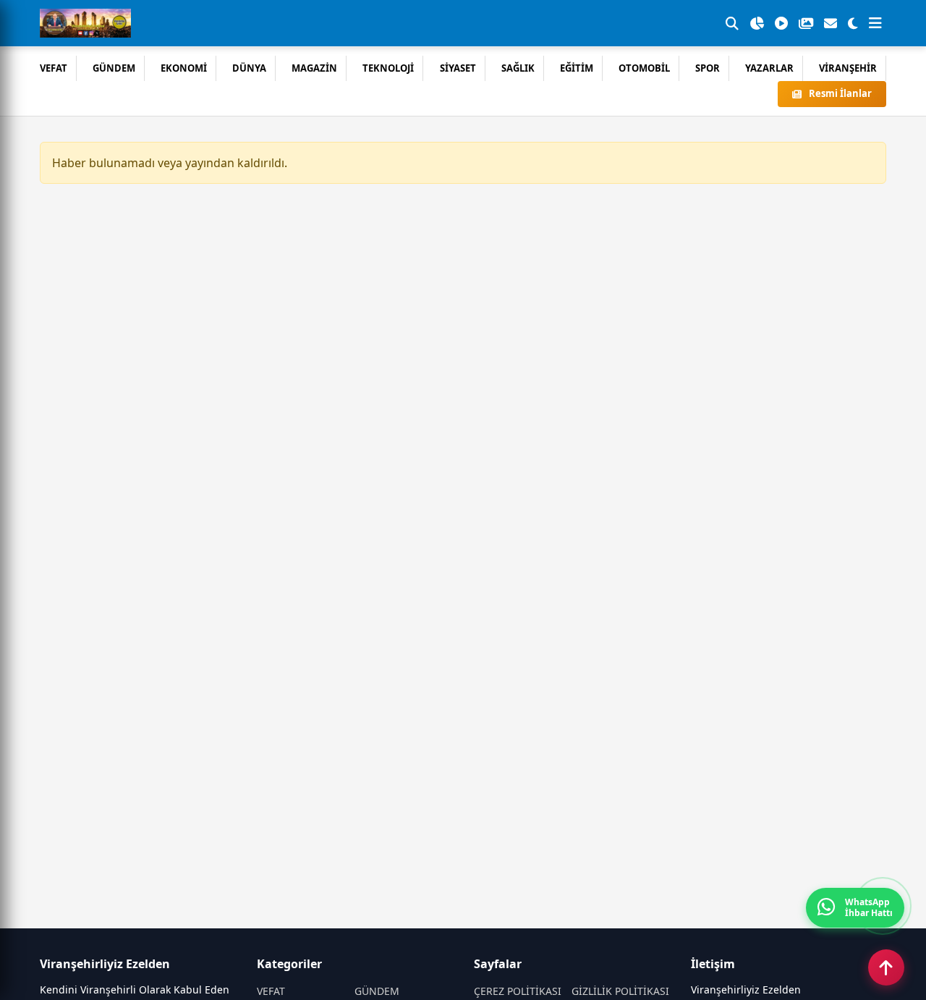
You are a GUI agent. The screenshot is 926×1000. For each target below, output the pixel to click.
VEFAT (53, 68)
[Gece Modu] (853, 23)
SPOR (707, 68)
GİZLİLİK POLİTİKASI (620, 991)
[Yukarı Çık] (886, 967)
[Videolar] (781, 23)
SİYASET (458, 68)
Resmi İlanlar (840, 93)
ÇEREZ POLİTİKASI (517, 991)
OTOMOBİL (644, 68)
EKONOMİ (184, 68)
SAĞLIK (518, 68)
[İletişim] (830, 23)
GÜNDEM (114, 68)
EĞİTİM (576, 68)
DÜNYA (249, 68)
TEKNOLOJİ (388, 68)
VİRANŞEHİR (848, 68)
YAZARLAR (769, 68)
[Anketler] (756, 23)
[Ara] (732, 23)
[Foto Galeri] (805, 23)
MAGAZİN (314, 68)
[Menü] (875, 23)
